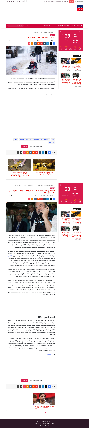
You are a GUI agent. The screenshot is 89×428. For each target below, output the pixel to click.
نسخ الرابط (24, 146)
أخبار (53, 140)
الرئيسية (79, 26)
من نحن (41, 423)
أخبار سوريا (66, 26)
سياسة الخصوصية (46, 423)
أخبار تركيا (73, 26)
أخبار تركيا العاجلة (37, 140)
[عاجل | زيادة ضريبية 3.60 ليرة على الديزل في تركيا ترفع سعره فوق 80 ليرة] (65, 75)
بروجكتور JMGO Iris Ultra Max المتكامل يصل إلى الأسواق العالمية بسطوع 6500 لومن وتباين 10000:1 (76, 82)
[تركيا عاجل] (80, 8)
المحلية (21, 140)
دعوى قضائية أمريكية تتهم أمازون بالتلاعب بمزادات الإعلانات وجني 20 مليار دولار (76, 67)
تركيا (16, 140)
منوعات (54, 26)
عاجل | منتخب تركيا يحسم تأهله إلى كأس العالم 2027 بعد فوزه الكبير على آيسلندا (65, 67)
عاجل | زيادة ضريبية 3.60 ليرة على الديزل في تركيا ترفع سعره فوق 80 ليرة (66, 81)
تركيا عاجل (51, 142)
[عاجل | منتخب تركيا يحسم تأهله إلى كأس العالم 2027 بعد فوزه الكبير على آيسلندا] (65, 61)
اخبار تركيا (28, 140)
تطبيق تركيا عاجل (47, 26)
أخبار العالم (60, 26)
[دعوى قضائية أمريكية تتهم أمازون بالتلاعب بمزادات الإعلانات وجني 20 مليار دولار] (76, 61)
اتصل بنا (52, 423)
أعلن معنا (37, 423)
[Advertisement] (31, 13)
